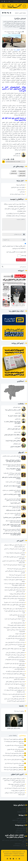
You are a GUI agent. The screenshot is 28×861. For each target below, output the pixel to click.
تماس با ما (23, 808)
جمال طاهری (18, 419)
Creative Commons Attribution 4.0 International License (14, 855)
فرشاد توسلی (18, 413)
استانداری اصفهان (21, 818)
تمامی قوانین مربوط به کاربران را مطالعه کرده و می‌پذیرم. (13, 247)
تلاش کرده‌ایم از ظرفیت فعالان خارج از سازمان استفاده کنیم (12, 525)
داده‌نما (21, 706)
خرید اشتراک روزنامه (20, 832)
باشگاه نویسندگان (21, 828)
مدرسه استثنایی (14, 173)
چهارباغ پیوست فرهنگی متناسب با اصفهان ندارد (12, 422)
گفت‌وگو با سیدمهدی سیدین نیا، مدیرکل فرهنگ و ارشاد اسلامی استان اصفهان (12, 529)
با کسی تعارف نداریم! (16, 503)
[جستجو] (2, 266)
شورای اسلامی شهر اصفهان (19, 820)
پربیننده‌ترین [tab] (22, 735)
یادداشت (21, 403)
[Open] (24, 6)
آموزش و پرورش (22, 171)
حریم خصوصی (10, 246)
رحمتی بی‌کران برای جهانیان (13, 728)
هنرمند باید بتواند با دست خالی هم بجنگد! (12, 486)
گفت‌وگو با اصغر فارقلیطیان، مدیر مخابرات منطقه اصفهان (11, 491)
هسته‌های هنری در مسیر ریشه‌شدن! (12, 517)
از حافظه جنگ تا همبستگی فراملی (12, 435)
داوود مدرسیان (17, 432)
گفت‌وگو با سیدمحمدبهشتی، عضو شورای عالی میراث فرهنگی (12, 506)
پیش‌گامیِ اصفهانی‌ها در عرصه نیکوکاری (13, 469)
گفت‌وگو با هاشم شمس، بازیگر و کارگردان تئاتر (12, 456)
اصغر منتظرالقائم (17, 444)
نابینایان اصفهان (22, 175)
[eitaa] (9, 1)
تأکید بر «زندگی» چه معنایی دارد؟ (13, 410)
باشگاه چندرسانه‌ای (21, 830)
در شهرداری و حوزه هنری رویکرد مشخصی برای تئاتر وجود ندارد (13, 460)
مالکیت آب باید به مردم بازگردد (13, 510)
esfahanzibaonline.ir (16, 852)
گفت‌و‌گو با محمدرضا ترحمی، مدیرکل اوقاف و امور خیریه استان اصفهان (13, 499)
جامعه (16, 13)
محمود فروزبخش (17, 407)
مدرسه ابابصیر (22, 173)
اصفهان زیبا (17, 50)
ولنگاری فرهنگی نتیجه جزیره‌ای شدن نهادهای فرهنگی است (12, 534)
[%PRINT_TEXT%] (10, 13)
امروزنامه (21, 270)
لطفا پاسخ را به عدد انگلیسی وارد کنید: (16, 252)
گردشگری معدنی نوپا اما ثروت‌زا (13, 441)
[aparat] (2, 1)
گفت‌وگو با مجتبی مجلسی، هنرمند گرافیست (13, 482)
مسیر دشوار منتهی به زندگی (14, 429)
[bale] (10, 859)
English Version (21, 812)
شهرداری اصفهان (21, 822)
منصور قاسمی (18, 438)
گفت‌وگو (21, 452)
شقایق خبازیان (17, 426)
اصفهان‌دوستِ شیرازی (15, 446)
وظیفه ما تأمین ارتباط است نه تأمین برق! (12, 495)
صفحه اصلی (22, 13)
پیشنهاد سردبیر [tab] (13, 735)
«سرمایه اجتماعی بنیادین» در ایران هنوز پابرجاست (11, 477)
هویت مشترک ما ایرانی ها (14, 416)
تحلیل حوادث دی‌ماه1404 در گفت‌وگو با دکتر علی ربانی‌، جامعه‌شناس (12, 473)
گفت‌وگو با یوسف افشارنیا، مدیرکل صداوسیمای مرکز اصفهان (13, 521)
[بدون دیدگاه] (8, 13)
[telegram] (4, 1)
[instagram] (7, 1)
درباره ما (24, 810)
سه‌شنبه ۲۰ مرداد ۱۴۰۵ (19, 711)
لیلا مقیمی (17, 154)
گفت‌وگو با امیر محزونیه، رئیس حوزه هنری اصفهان (13, 514)
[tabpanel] (14, 754)
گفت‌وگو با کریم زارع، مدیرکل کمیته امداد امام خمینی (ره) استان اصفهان (12, 465)
